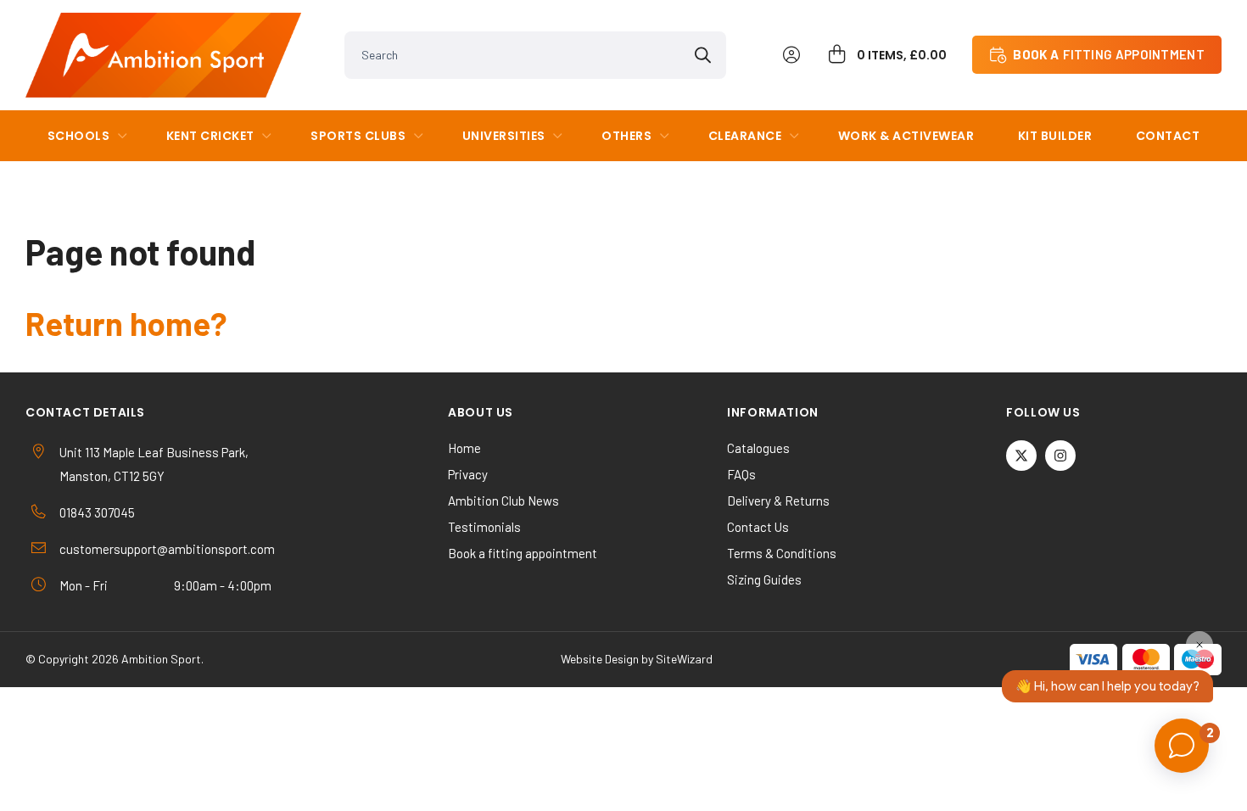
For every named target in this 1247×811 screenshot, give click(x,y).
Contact (1168, 135)
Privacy (468, 474)
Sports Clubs (357, 135)
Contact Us (758, 526)
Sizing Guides (764, 579)
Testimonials (484, 526)
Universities (503, 135)
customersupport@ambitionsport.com (167, 549)
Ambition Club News (503, 500)
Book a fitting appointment (522, 553)
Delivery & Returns (778, 500)
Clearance (745, 135)
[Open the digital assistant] (1182, 746)
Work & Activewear (906, 135)
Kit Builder (1055, 135)
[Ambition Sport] (163, 55)
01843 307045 (97, 512)
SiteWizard (684, 659)
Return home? (125, 323)
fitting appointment (1109, 54)
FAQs (741, 474)
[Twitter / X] (1021, 455)
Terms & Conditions (781, 553)
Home (464, 448)
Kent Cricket (210, 135)
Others (626, 135)
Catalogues (758, 448)
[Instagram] (1060, 455)
